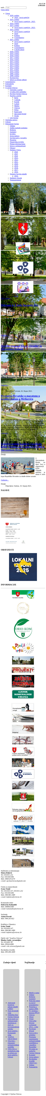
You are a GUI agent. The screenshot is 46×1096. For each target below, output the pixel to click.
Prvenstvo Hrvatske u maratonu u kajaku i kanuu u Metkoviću (20, 397)
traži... (3, 7)
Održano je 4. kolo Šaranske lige (19, 305)
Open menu (5, 10)
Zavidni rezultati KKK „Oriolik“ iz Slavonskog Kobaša (21, 347)
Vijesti (16, 296)
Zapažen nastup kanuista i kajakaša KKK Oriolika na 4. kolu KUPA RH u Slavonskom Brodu (22, 446)
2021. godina (5, 298)
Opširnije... (5, 335)
